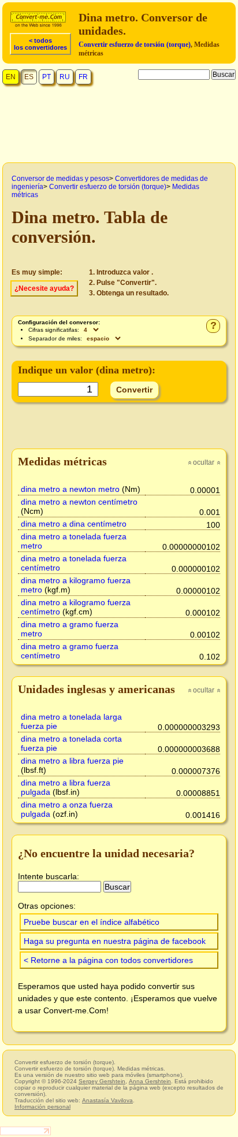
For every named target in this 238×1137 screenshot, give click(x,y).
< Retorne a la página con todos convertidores (108, 960)
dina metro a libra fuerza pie (72, 760)
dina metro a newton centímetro (79, 501)
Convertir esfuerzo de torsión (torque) (135, 44)
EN (11, 77)
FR (83, 77)
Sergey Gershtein (102, 1081)
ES (29, 77)
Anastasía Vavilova (107, 1100)
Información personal (42, 1106)
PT (46, 77)
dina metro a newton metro (70, 489)
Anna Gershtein (150, 1081)
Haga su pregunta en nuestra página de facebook (115, 941)
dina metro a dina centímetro (74, 523)
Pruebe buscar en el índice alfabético (91, 922)
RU (65, 77)
